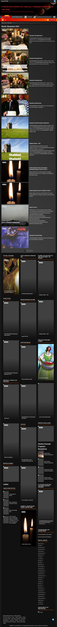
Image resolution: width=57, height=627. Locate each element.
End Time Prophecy (7, 617)
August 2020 (40, 600)
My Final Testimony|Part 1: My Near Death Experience (10, 291)
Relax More (6, 457)
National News (6, 620)
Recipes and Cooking (21, 621)
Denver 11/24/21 (33, 207)
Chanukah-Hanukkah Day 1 (35, 80)
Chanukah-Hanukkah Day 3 (35, 35)
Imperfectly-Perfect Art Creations (9, 621)
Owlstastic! (6, 418)
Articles (24, 617)
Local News (12, 620)
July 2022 (39, 556)
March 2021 (40, 587)
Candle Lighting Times (26, 544)
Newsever (40, 625)
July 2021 (39, 579)
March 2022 (40, 564)
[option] (11, 277)
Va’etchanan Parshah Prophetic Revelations (48, 470)
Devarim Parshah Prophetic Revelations (48, 478)
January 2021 (40, 590)
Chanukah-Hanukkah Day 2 (35, 58)
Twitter (4, 623)
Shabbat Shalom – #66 (43, 333)
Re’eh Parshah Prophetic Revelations (48, 454)
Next (31, 250)
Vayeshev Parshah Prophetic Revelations (39, 123)
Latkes (5, 484)
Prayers (12, 617)
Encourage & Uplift (6, 618)
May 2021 (39, 583)
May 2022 (39, 560)
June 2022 (40, 558)
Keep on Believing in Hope (27, 379)
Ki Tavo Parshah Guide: (46, 377)
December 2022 (41, 547)
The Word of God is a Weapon (28, 418)
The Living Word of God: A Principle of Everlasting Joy (27, 460)
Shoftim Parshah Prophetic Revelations (44, 446)
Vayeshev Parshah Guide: (35, 103)
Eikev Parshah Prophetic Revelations (48, 462)
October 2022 (40, 551)
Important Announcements (8, 615)
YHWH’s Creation (18, 617)
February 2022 (40, 566)
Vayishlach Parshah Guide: (35, 235)
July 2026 (39, 545)
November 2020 (41, 594)
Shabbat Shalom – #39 (34, 143)
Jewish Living (22, 620)
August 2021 (40, 577)
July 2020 (39, 602)
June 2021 (40, 581)
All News (16, 620)
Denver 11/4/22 (25, 336)
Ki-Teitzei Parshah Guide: (44, 417)
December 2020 (41, 592)
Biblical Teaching (17, 615)
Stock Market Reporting (15, 618)
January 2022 (40, 568)
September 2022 (41, 553)
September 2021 (41, 575)
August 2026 (40, 543)
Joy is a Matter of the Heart (30, 500)
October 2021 (40, 573)
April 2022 (40, 562)
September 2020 (41, 598)
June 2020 (40, 604)
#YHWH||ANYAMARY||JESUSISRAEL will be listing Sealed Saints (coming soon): (49, 522)
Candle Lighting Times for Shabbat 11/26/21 (39, 190)
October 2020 (40, 596)
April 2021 (40, 585)
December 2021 (41, 570)
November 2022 (41, 549)
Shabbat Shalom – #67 (43, 294)
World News (23, 618)
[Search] (46, 20)
